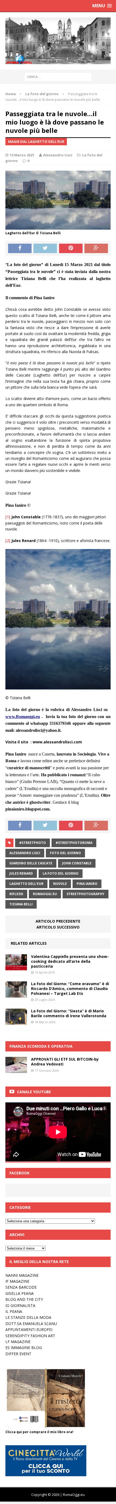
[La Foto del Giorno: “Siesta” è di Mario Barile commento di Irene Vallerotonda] (16, 1021)
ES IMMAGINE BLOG (23, 1347)
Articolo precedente (58, 921)
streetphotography (85, 894)
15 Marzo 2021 (22, 155)
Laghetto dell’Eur (26, 883)
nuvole (60, 883)
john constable (76, 863)
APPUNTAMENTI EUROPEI (28, 1329)
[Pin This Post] (71, 248)
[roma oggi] (58, 41)
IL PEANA (13, 1311)
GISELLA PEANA (19, 1293)
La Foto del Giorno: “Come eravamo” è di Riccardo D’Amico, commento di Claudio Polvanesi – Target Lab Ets (70, 988)
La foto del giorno (61, 873)
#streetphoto (32, 842)
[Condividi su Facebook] (20, 248)
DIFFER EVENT (18, 1353)
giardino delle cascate (30, 863)
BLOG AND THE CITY (24, 1299)
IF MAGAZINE (17, 1281)
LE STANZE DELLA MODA (28, 1317)
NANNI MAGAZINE (22, 1275)
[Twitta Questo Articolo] (45, 248)
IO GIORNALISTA (20, 1305)
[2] (7, 540)
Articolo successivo (58, 927)
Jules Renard (21, 873)
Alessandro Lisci (57, 155)
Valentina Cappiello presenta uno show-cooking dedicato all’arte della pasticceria (70, 961)
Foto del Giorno (65, 853)
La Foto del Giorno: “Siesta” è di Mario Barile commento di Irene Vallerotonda (68, 1013)
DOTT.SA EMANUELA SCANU (31, 1323)
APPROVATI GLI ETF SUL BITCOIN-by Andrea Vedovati (65, 1062)
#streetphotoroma (74, 842)
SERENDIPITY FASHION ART (30, 1335)
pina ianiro (87, 883)
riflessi (16, 894)
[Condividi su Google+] (96, 248)
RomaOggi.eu (45, 894)
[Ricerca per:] (58, 76)
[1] (7, 516)
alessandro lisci (24, 853)
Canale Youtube (34, 1091)
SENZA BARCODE (21, 1287)
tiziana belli (21, 904)
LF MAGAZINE (17, 1341)
